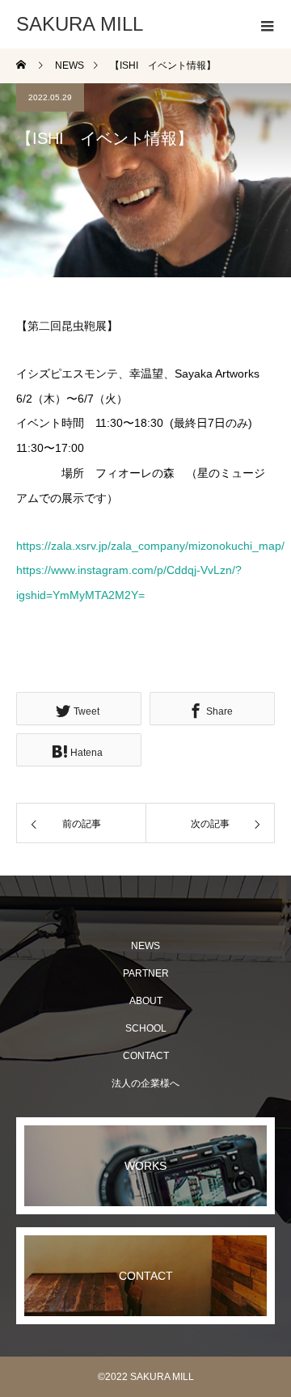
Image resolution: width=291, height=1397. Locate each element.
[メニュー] (266, 24)
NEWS (145, 946)
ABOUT (145, 1001)
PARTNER (146, 973)
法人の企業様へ (145, 1083)
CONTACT (146, 1055)
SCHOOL (146, 1028)
